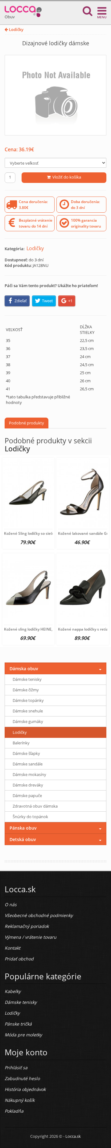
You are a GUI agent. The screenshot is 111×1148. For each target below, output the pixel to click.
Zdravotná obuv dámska (35, 806)
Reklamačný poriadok (27, 926)
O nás (11, 904)
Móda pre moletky (23, 1035)
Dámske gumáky (28, 721)
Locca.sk (73, 1136)
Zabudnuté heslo (22, 1078)
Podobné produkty (26, 423)
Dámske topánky (28, 700)
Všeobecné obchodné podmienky (39, 915)
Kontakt (12, 948)
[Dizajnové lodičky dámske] (55, 95)
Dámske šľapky (26, 753)
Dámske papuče (27, 795)
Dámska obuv (24, 669)
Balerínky (21, 743)
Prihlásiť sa (16, 1067)
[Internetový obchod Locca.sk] (23, 10)
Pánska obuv (23, 828)
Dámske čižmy (26, 690)
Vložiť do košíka (66, 177)
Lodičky (15, 29)
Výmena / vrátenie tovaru (30, 937)
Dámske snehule (28, 711)
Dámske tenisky (27, 679)
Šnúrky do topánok (30, 816)
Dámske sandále (28, 764)
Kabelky (13, 991)
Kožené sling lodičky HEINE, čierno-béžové (41, 629)
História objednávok (25, 1089)
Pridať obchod (19, 959)
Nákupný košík (20, 1100)
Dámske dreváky (28, 785)
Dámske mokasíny (29, 774)
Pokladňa (14, 1111)
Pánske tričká (18, 1024)
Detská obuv (23, 839)
